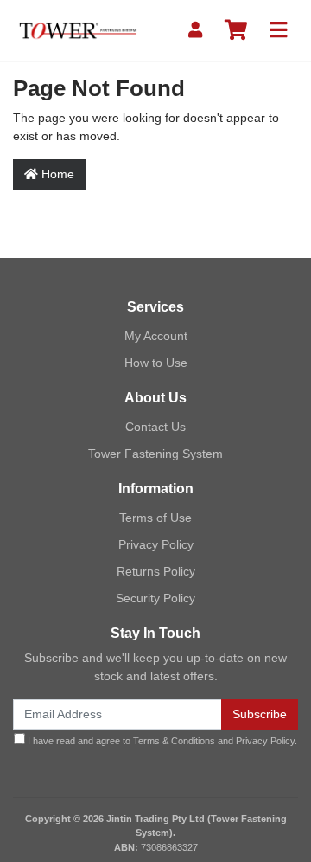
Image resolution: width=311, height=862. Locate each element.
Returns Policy (156, 571)
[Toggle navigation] (278, 30)
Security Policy (155, 598)
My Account (155, 336)
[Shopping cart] (235, 30)
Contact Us (155, 427)
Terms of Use (155, 517)
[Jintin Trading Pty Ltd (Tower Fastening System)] (78, 29)
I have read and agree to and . (161, 741)
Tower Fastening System (155, 453)
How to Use (155, 363)
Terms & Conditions (174, 741)
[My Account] (195, 31)
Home (56, 174)
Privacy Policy (156, 544)
